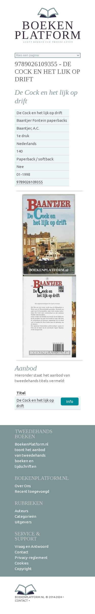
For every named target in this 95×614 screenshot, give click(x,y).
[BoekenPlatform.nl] (48, 23)
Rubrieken (29, 503)
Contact (21, 552)
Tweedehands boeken (33, 434)
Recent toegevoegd (32, 491)
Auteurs (21, 511)
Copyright (23, 569)
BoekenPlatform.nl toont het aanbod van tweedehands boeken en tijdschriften (31, 455)
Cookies (22, 563)
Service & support (27, 536)
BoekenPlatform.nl (42, 478)
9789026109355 (29, 182)
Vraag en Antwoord (31, 546)
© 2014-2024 (54, 597)
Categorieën (25, 516)
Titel (21, 393)
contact (21, 600)
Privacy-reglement (31, 557)
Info (69, 401)
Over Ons (23, 486)
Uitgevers (23, 522)
